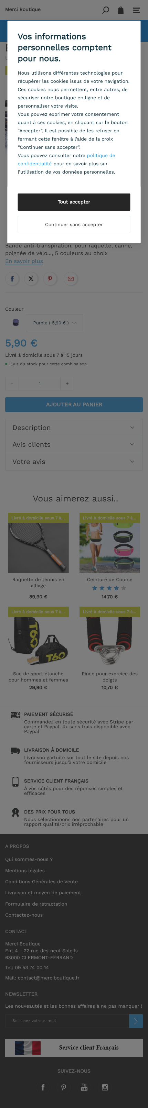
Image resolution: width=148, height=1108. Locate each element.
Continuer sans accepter (74, 225)
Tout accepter (74, 202)
